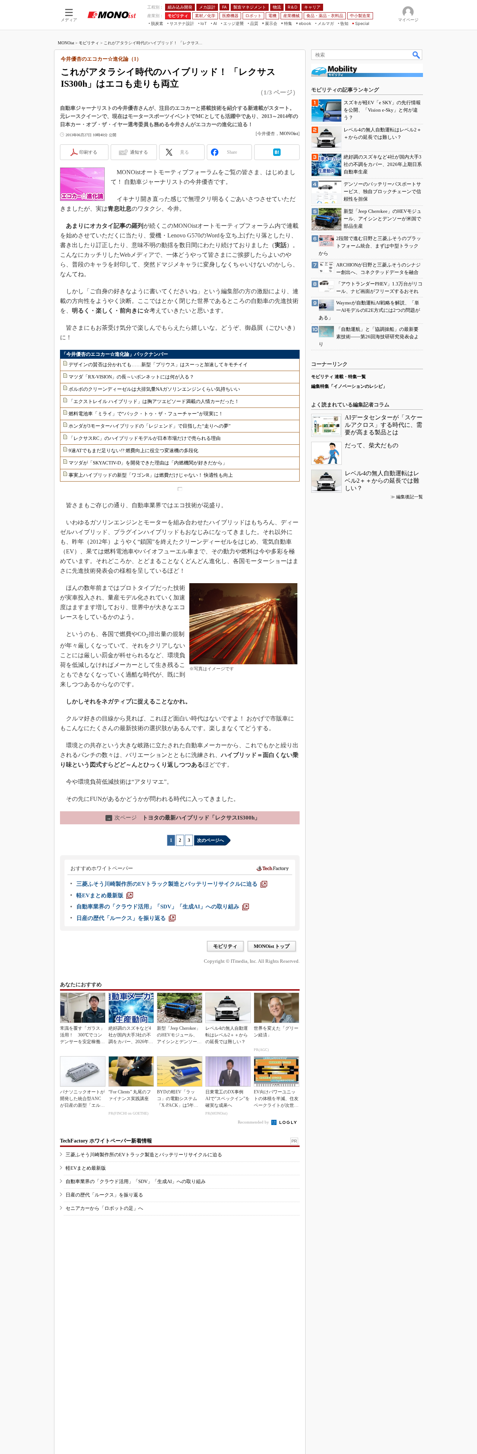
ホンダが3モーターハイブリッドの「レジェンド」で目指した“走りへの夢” (150, 426)
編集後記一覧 (409, 496)
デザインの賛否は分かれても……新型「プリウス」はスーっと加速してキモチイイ (158, 364)
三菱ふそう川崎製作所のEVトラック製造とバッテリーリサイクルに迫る (144, 1154)
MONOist (66, 43)
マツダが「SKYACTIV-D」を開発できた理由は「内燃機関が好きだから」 (148, 463)
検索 (416, 54)
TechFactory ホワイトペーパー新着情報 (106, 1141)
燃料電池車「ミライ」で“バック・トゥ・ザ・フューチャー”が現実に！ (146, 413)
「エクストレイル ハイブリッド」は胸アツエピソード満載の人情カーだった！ (154, 401)
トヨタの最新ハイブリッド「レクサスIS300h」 (183, 818)
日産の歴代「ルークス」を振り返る (104, 1195)
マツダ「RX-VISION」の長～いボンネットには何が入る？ (131, 377)
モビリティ (89, 43)
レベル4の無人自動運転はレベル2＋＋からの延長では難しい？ (382, 480)
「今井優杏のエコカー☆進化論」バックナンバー (114, 354)
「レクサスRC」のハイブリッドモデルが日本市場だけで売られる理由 (145, 438)
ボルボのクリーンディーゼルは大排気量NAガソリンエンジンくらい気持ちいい (154, 389)
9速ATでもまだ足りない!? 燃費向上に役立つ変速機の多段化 (133, 450)
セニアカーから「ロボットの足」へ (104, 1208)
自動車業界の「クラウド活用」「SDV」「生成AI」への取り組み (136, 1181)
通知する (139, 152)
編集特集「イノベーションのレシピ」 (349, 386)
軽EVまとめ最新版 (86, 1168)
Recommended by (254, 1122)
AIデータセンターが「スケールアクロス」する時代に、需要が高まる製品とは (384, 424)
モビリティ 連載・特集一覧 (338, 376)
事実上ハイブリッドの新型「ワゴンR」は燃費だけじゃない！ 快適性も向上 (151, 475)
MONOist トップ (272, 946)
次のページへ (210, 840)
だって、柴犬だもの (371, 445)
